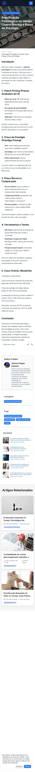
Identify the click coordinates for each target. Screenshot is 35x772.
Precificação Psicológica (13, 416)
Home (3, 51)
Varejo (7, 423)
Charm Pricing (9, 419)
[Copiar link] (31, 344)
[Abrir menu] (31, 3)
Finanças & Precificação (13, 401)
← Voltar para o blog (8, 344)
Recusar (19, 766)
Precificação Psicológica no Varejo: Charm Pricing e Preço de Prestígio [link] (15, 55)
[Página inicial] (4, 3)
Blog (9, 51)
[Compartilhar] (28, 344)
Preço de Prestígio (23, 419)
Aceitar (27, 766)
